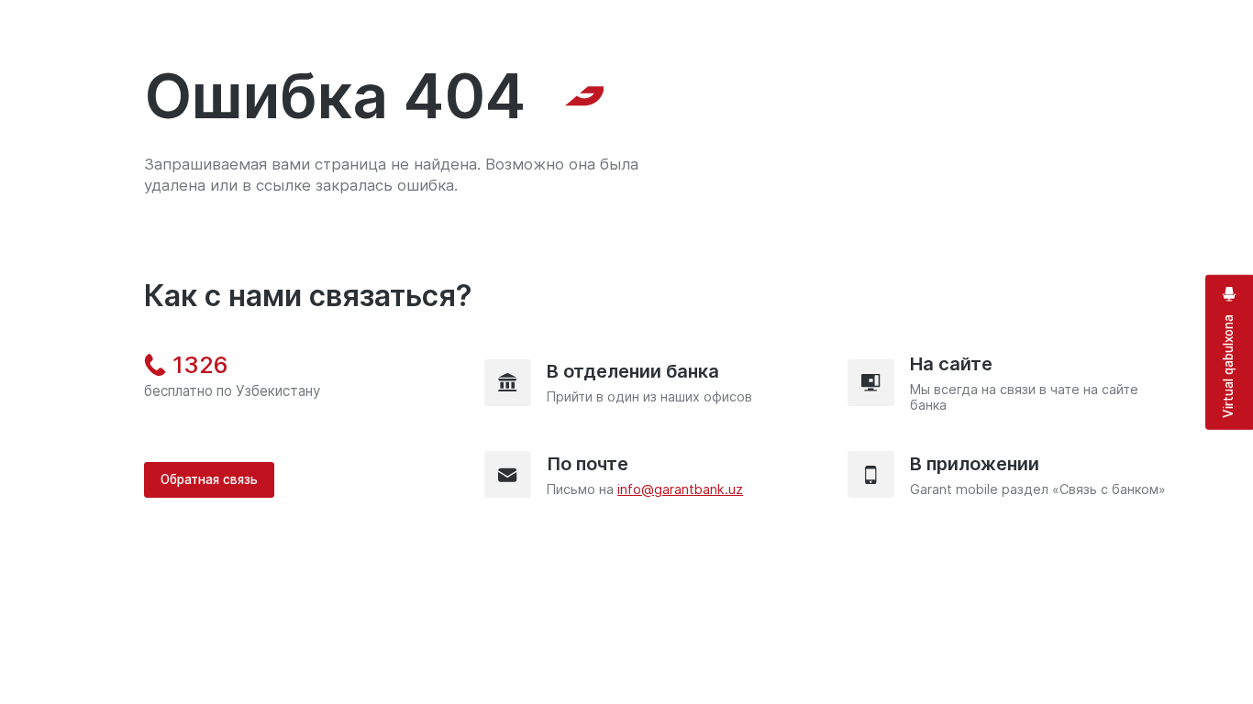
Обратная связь (209, 479)
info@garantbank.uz (680, 489)
